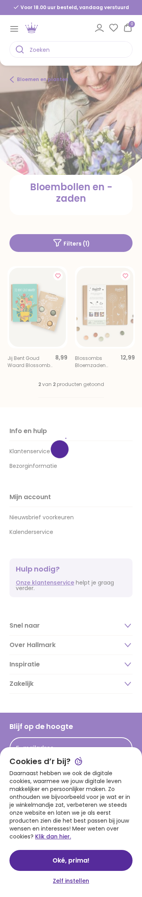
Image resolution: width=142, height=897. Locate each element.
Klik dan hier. (53, 836)
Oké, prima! (71, 860)
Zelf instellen (71, 880)
